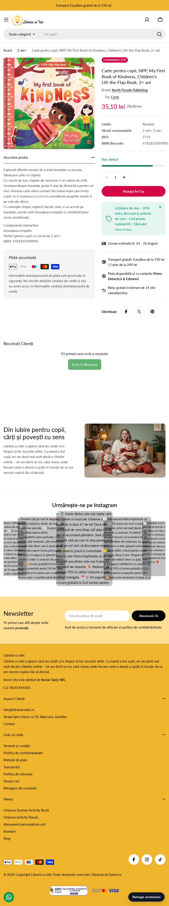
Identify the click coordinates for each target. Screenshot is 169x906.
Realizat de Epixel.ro (107, 874)
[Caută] (159, 34)
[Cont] (147, 19)
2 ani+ (21, 50)
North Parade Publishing (130, 90)
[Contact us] (9, 897)
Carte (115, 97)
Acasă (8, 50)
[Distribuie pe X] (139, 311)
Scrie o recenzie (84, 364)
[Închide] (160, 207)
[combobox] (84, 34)
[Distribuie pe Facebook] (126, 311)
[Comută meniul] (6, 19)
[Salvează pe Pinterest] (152, 311)
